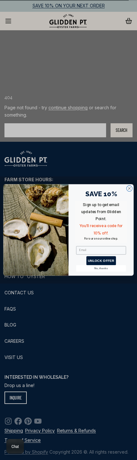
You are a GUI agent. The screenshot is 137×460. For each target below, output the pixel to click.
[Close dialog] (129, 188)
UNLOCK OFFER (101, 261)
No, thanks (101, 268)
